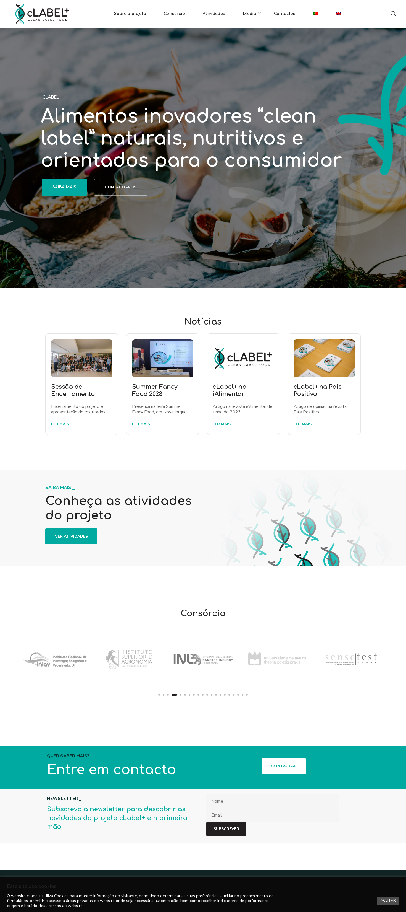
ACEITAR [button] (388, 900)
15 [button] (225, 695)
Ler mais (60, 424)
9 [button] (198, 695)
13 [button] (216, 695)
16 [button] (229, 695)
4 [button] (173, 695)
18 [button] (238, 695)
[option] (55, 659)
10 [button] (203, 695)
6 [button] (185, 695)
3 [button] (168, 695)
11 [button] (207, 695)
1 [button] (159, 695)
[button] (393, 14)
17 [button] (233, 695)
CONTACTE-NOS (120, 187)
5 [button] (178, 695)
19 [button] (242, 695)
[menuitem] (315, 14)
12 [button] (211, 695)
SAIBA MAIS (64, 187)
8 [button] (194, 695)
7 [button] (189, 695)
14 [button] (220, 695)
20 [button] (247, 695)
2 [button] (163, 695)
